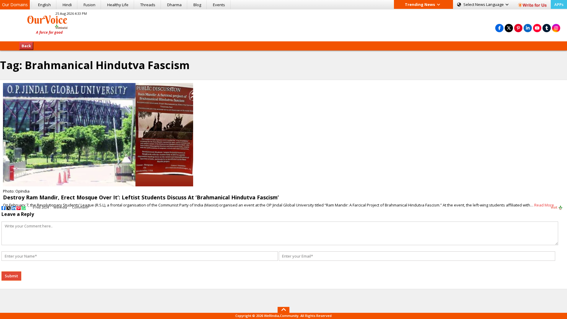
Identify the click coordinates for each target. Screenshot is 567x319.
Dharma (174, 4)
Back (26, 45)
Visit (554, 207)
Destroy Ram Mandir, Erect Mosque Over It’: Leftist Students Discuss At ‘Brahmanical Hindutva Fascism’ (141, 197)
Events (219, 4)
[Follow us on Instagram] (556, 28)
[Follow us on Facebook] (499, 28)
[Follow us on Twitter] (509, 28)
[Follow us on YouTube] (537, 28)
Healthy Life (117, 4)
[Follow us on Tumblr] (546, 28)
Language (484, 4)
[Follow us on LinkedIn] (528, 28)
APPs (558, 4)
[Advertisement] (283, 24)
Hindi (67, 4)
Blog (197, 4)
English (44, 4)
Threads (147, 4)
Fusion (89, 4)
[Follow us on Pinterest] (518, 28)
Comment (80, 207)
